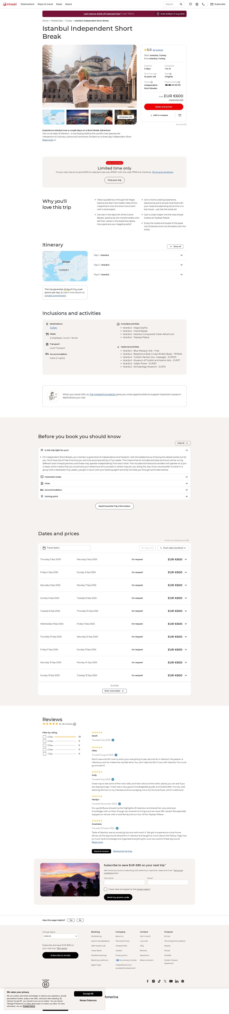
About (68, 4)
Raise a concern (146, 960)
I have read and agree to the (129, 889)
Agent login (96, 965)
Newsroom (144, 955)
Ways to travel (45, 4)
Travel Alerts (96, 950)
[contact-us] (203, 4)
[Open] (74, 724)
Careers (119, 950)
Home (45, 20)
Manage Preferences (88, 1000)
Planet (167, 950)
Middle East (57, 20)
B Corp (167, 936)
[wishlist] (190, 4)
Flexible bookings (99, 955)
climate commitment (55, 295)
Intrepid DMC (121, 946)
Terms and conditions (162, 172)
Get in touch (145, 936)
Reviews (143, 950)
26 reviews (158, 50)
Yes (71, 920)
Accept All (88, 994)
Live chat (144, 941)
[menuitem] (9, 4)
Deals (59, 4)
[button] (89, 76)
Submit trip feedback (100, 941)
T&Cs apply (62, 948)
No (80, 920)
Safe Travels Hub (98, 946)
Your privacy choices (127, 960)
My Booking (96, 936)
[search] (171, 4)
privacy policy (143, 889)
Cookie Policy (29, 1006)
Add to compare (160, 115)
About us (119, 936)
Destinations (27, 4)
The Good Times (122, 941)
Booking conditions (99, 960)
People (167, 946)
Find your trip (114, 180)
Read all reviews (101, 851)
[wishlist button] (180, 115)
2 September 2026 (176, 100)
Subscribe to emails (60, 955)
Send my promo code (118, 897)
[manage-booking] (197, 4)
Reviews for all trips (122, 851)
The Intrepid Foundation (175, 941)
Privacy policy (121, 955)
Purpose (168, 932)
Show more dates (112, 691)
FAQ (142, 946)
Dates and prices (163, 106)
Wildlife (167, 955)
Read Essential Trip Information (114, 506)
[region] (54, 999)
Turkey (68, 20)
